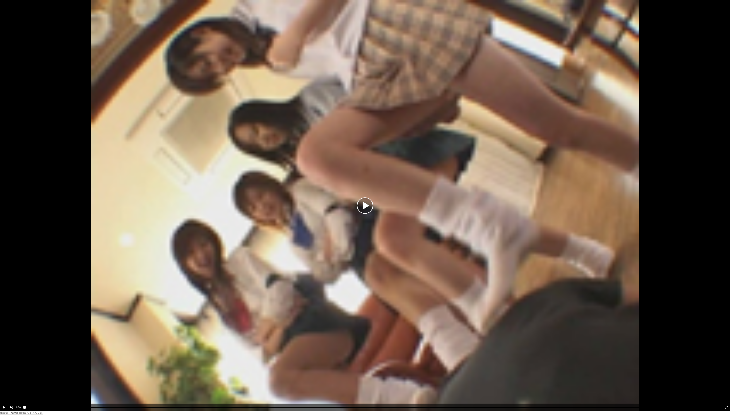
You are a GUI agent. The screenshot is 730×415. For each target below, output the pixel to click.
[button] (11, 407)
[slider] (371, 408)
